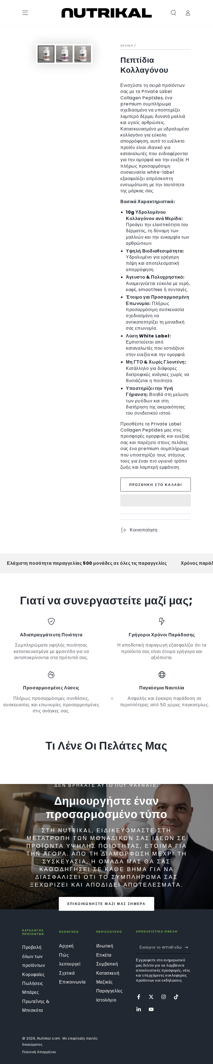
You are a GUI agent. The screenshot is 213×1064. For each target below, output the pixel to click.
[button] (155, 501)
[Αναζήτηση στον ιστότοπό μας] (173, 13)
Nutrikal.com (48, 1038)
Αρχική (126, 46)
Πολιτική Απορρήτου (39, 1052)
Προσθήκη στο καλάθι (155, 484)
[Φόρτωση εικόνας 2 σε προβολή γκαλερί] (64, 54)
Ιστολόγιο (106, 1000)
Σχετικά (67, 973)
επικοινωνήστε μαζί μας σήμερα (106, 903)
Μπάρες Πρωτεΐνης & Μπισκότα (36, 1001)
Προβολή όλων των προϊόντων (33, 956)
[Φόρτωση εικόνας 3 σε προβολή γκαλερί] (82, 54)
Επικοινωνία (72, 982)
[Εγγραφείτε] (187, 947)
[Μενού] (25, 13)
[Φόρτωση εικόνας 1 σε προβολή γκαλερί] (46, 54)
